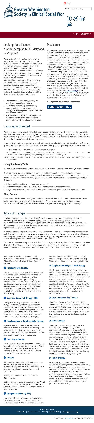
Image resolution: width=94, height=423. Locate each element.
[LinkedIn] (82, 18)
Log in (69, 3)
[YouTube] (69, 24)
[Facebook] (69, 18)
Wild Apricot (69, 418)
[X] (75, 18)
